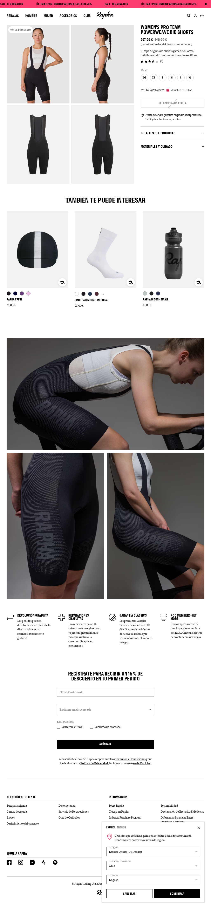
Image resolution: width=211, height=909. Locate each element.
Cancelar (129, 893)
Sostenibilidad (169, 805)
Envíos (11, 817)
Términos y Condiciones (130, 759)
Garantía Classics (133, 615)
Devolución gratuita (32, 615)
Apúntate (105, 744)
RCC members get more (184, 617)
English (121, 827)
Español (110, 827)
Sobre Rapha (116, 805)
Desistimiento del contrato (23, 823)
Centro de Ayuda (17, 811)
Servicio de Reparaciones (74, 811)
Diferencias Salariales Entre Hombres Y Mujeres (177, 819)
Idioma (114, 875)
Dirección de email (71, 692)
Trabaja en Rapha (119, 811)
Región (114, 847)
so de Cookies (141, 763)
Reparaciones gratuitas (78, 617)
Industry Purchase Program (125, 817)
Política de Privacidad (94, 763)
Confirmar (177, 893)
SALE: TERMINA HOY (11, 4)
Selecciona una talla (172, 103)
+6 (102, 294)
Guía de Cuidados (69, 817)
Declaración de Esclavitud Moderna (182, 811)
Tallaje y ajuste (155, 89)
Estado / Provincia (120, 861)
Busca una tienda (17, 805)
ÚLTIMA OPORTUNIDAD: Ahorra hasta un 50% (64, 4)
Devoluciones (67, 805)
